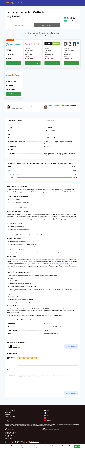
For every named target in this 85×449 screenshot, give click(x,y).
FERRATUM (11, 174)
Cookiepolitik (8, 421)
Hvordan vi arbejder (10, 410)
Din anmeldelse (11, 375)
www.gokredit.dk (48, 323)
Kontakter (7, 414)
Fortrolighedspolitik (10, 418)
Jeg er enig (77, 446)
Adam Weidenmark (54, 105)
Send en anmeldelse (71, 393)
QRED (9, 170)
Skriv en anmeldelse (71, 346)
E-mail (8, 369)
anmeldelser (19, 20)
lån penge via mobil (62, 263)
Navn (8, 363)
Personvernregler (34, 447)
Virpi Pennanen (16, 106)
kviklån (32, 275)
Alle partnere (8, 412)
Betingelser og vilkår (10, 416)
